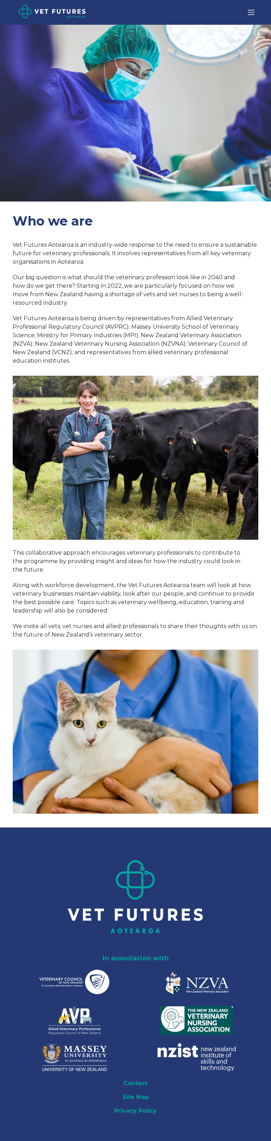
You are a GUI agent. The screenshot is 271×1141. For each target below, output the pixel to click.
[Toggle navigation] (251, 12)
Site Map (135, 1097)
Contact (135, 1083)
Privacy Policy (135, 1110)
